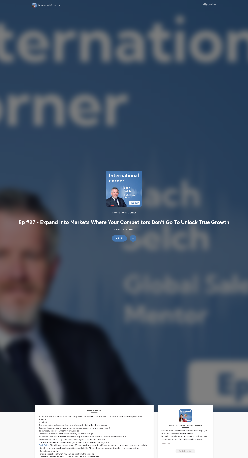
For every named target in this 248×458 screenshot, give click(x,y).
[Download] (133, 238)
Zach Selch (44, 445)
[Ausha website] (209, 4)
